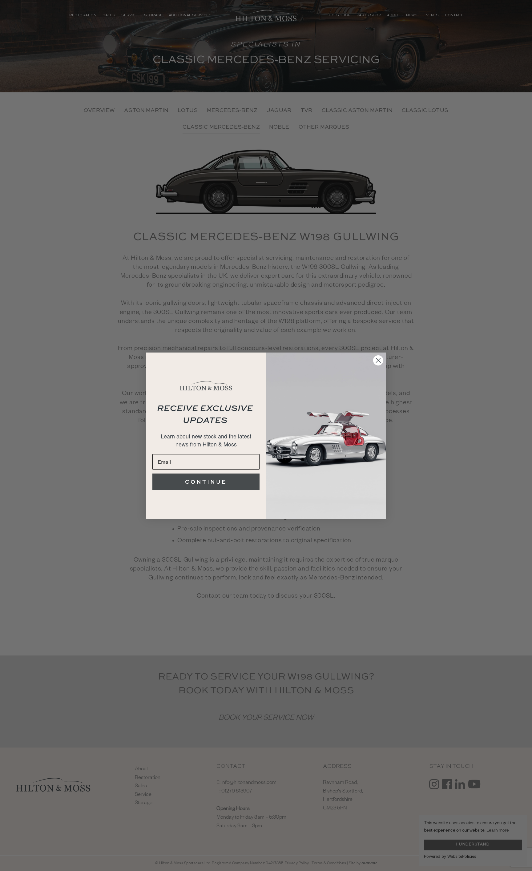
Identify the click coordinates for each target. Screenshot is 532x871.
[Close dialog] (378, 360)
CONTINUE (206, 482)
